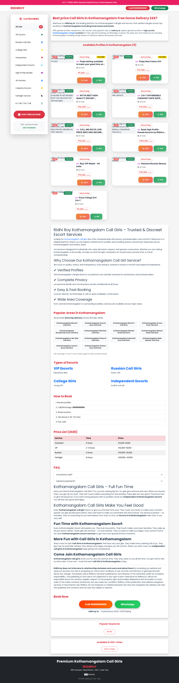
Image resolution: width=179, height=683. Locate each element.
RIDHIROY (17, 8)
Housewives (21, 57)
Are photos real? (64, 474)
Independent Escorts (25, 65)
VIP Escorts (20, 34)
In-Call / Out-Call (23, 103)
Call (86, 80)
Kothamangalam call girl (64, 33)
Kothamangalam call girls (75, 239)
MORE (109, 631)
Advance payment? (65, 481)
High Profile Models (24, 73)
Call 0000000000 (138, 8)
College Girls (21, 50)
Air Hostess (21, 80)
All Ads (29, 26)
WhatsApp (159, 8)
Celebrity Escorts (23, 88)
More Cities (109, 649)
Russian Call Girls (23, 42)
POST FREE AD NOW (31, 114)
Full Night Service (23, 95)
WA (100, 80)
